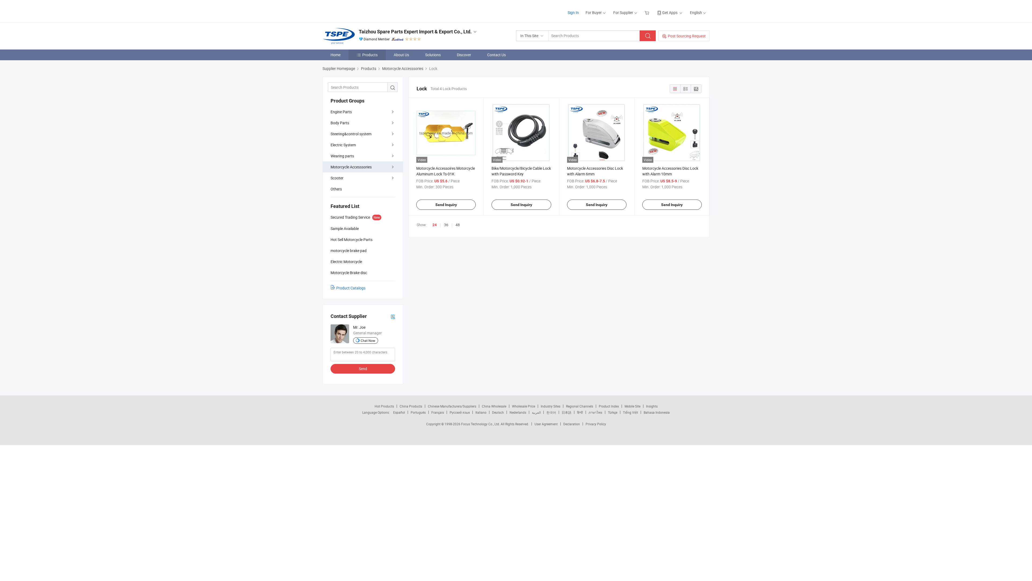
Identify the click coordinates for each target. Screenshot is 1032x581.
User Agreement (546, 424)
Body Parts (340, 122)
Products (370, 54)
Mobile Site (632, 406)
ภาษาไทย (595, 412)
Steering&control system (351, 133)
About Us (401, 54)
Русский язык (460, 412)
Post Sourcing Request (687, 35)
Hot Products (384, 406)
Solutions (433, 54)
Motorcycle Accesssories (351, 166)
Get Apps (669, 12)
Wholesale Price (523, 406)
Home (336, 54)
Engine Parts (341, 111)
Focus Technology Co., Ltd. (481, 424)
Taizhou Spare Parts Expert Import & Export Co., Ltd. (415, 31)
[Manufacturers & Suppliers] (357, 10)
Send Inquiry (446, 205)
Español (399, 412)
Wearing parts (342, 155)
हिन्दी (580, 412)
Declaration (571, 424)
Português (418, 412)
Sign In (573, 12)
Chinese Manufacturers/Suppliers (452, 406)
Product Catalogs (351, 287)
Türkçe (612, 412)
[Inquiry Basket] (647, 12)
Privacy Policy (596, 424)
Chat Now (368, 340)
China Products (411, 406)
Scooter (337, 177)
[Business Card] (393, 316)
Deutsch (498, 412)
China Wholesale (494, 406)
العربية (536, 412)
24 (434, 225)
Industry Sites (550, 406)
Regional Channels (579, 406)
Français (437, 412)
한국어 (551, 412)
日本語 (566, 412)
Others (336, 189)
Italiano (480, 412)
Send (363, 368)
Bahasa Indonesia (657, 412)
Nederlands (518, 412)
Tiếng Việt (630, 412)
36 (446, 224)
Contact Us (496, 54)
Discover (464, 54)
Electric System (343, 144)
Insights (652, 406)
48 (458, 224)
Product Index (609, 406)
